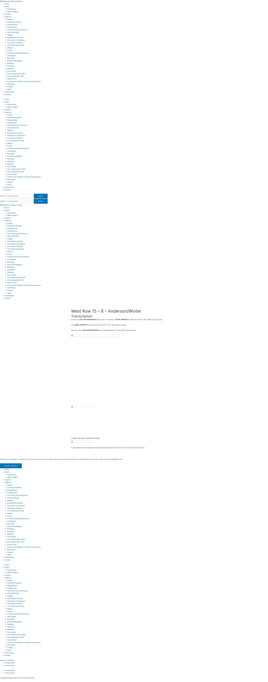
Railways (10, 68)
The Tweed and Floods (15, 45)
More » (142, 448)
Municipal (10, 58)
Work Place (11, 84)
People (9, 19)
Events (9, 50)
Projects (8, 14)
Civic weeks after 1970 (15, 76)
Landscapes (11, 56)
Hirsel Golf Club (13, 32)
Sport (9, 89)
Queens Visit (12, 79)
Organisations (12, 24)
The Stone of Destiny (15, 43)
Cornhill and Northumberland (18, 53)
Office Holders (12, 12)
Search (2, 196)
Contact (7, 94)
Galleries (8, 17)
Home (7, 4)
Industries (11, 66)
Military (10, 48)
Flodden (10, 87)
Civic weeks (11, 71)
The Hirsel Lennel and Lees (17, 30)
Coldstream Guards (14, 22)
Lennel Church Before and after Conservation (24, 81)
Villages (10, 35)
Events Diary (9, 92)
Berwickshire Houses (15, 37)
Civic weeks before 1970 (16, 74)
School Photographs (14, 61)
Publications (11, 9)
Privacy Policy (10, 663)
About (7, 6)
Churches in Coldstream (16, 40)
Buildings (10, 63)
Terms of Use (10, 665)
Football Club (12, 27)
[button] (11, 465)
